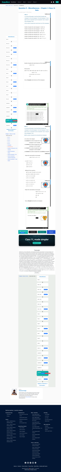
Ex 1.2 (9, 138)
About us (15, 466)
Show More (37, 272)
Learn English (47, 414)
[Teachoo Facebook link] (25, 462)
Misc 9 (7, 94)
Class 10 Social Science (23, 433)
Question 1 (8, 103)
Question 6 (11, 125)
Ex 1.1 (9, 137)
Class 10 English (22, 431)
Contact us (19, 466)
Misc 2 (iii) (11, 52)
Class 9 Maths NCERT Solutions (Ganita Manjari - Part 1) (37, 428)
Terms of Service (25, 466)
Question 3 (11, 111)
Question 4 (8, 116)
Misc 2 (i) (7, 43)
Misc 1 (7, 39)
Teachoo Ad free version (23, 417)
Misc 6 (42, 328)
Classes (19, 2)
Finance (34, 2)
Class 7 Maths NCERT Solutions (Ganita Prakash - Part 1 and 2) (36, 419)
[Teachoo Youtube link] (33, 462)
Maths (24, 2)
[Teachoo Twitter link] (30, 462)
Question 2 (11, 107)
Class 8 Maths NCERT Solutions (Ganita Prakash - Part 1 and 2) (36, 423)
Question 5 (11, 121)
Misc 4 (11, 73)
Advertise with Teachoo (43, 466)
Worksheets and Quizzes (23, 419)
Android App (9, 414)
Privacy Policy (30, 466)
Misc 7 (11, 86)
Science (29, 2)
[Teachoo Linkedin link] (35, 462)
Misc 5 (7, 77)
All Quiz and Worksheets (51, 232)
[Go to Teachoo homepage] (6, 2)
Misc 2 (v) (7, 60)
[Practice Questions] (53, 2)
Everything (13, 2)
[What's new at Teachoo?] (51, 2)
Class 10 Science (22, 429)
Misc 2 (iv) (8, 56)
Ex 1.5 (9, 143)
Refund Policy (36, 466)
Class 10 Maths (21, 427)
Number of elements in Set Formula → (11, 130)
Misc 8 (7, 90)
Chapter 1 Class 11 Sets (9, 5)
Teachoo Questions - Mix (12, 154)
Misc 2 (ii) (42, 289)
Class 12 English (22, 436)
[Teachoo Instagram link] (28, 462)
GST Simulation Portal (23, 422)
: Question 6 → (23, 232)
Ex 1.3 (9, 140)
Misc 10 (42, 348)
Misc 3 (7, 69)
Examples (9, 145)
